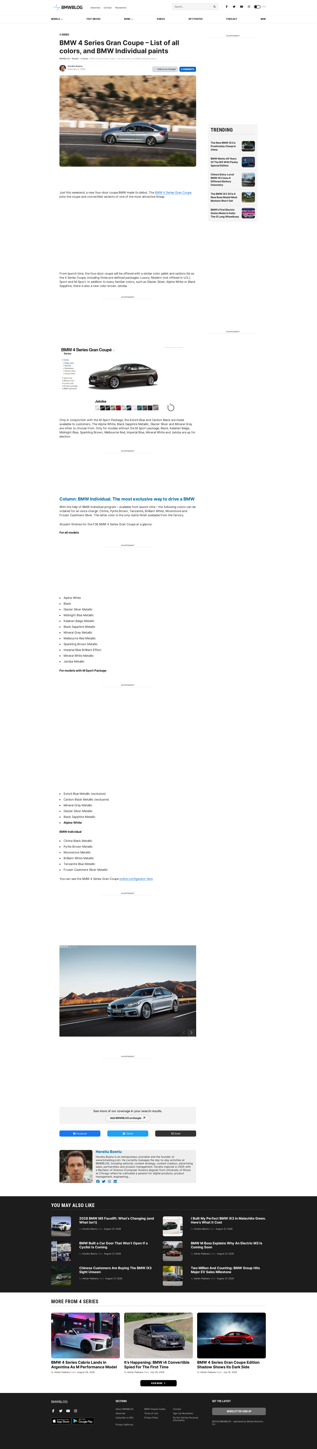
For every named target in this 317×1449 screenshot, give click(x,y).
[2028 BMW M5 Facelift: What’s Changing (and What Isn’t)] (61, 1218)
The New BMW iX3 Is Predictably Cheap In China (223, 146)
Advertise (95, 8)
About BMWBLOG (125, 1409)
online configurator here (136, 879)
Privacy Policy (151, 1417)
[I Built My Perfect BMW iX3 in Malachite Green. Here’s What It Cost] (173, 1218)
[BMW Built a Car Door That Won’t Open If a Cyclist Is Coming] (61, 1243)
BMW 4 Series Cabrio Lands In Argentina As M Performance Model (84, 1364)
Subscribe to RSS (124, 1417)
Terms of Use (151, 1413)
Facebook (81, 1133)
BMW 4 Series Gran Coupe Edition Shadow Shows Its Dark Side (228, 1364)
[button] (191, 1033)
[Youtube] (241, 6)
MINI (263, 19)
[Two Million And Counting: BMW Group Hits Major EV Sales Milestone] (173, 1267)
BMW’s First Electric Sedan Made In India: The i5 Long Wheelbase (225, 213)
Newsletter (121, 8)
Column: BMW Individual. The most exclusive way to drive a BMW (126, 499)
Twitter (129, 1133)
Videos (161, 19)
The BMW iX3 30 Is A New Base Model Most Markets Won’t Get (224, 197)
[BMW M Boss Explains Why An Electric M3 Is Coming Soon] (173, 1243)
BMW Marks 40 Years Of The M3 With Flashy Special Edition (224, 162)
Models (55, 19)
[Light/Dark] (257, 6)
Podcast (231, 19)
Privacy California (124, 1424)
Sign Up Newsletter (183, 1413)
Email (177, 1133)
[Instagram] (249, 6)
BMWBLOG (64, 58)
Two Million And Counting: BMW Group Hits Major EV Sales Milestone (225, 1270)
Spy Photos (196, 19)
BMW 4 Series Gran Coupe (173, 192)
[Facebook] (226, 6)
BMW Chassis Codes (154, 1409)
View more (157, 1383)
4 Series (64, 34)
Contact (108, 8)
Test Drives (93, 19)
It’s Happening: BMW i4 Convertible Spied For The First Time (157, 1364)
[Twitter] (234, 6)
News (127, 19)
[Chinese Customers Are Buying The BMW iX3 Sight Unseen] (61, 1267)
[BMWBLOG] (78, 1402)
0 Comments (187, 69)
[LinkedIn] (115, 1182)
